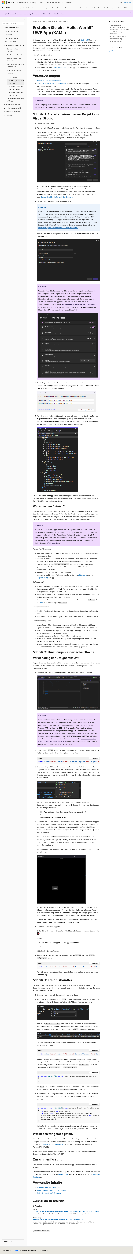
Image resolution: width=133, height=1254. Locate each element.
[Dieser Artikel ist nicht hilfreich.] (112, 51)
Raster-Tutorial (63, 1174)
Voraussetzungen (115, 25)
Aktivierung (82, 575)
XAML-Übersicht (53, 543)
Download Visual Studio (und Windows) (51, 83)
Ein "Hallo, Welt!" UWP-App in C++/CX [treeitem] (16, 94)
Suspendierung (42, 578)
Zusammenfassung (116, 39)
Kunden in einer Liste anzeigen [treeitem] (14, 59)
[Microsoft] (3, 2)
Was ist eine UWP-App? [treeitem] (12, 38)
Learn (35, 21)
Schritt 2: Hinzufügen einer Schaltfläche (118, 33)
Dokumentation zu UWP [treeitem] (11, 28)
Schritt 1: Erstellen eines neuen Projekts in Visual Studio (120, 28)
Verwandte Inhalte (116, 41)
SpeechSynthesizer (59, 67)
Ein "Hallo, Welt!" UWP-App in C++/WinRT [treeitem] (16, 88)
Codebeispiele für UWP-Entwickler (49, 1193)
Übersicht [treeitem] (8, 35)
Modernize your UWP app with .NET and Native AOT (58, 228)
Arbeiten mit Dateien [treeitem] (14, 70)
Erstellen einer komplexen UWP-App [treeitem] (15, 100)
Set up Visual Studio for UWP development (57, 197)
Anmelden (127, 2)
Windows (42, 21)
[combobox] (13, 23)
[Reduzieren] (24, 19)
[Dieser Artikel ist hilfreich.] (110, 51)
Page (42, 602)
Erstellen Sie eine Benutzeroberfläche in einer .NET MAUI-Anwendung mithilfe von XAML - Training (66, 1211)
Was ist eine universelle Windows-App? (51, 81)
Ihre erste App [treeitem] (13, 77)
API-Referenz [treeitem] (8, 115)
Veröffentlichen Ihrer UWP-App (48, 1188)
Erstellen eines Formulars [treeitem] (15, 55)
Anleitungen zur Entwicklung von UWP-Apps (53, 1190)
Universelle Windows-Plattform (58, 21)
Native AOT (85, 40)
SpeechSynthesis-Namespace (53, 1144)
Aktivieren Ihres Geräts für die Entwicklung (78, 304)
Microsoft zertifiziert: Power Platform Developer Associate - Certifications (58, 1219)
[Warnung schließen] (130, 12)
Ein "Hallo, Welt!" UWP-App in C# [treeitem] (16, 82)
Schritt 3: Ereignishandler (118, 36)
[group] (68, 762)
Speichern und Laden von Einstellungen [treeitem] (15, 65)
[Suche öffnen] (121, 2)
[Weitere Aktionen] (98, 21)
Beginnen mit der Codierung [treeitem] (12, 50)
